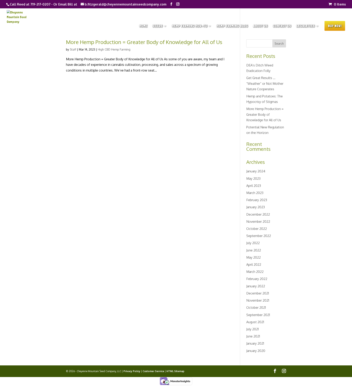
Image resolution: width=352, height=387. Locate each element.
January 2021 (255, 343)
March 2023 (254, 193)
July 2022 (253, 243)
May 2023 (253, 178)
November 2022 (258, 221)
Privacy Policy (131, 371)
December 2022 (258, 214)
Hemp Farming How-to (189, 26)
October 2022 (256, 229)
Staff (73, 49)
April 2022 (253, 264)
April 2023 (253, 186)
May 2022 (253, 257)
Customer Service (153, 371)
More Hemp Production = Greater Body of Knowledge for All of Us (144, 42)
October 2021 (256, 307)
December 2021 (257, 293)
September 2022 (258, 236)
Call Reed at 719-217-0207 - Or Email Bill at (43, 4)
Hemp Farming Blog (232, 26)
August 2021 (255, 322)
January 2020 (255, 351)
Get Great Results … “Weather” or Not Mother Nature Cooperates (264, 83)
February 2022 (256, 279)
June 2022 (253, 250)
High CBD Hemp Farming (114, 49)
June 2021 (253, 336)
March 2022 (255, 272)
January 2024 (255, 171)
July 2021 (252, 329)
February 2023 (256, 200)
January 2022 (255, 286)
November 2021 (257, 300)
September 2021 (258, 315)
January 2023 (255, 207)
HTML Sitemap (175, 371)
